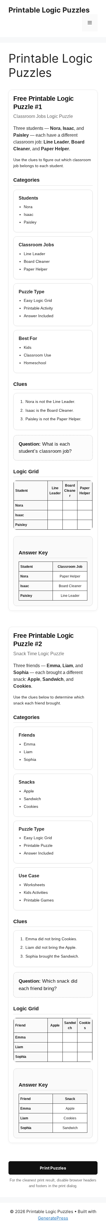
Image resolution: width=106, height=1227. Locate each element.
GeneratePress (53, 1218)
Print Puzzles (53, 1167)
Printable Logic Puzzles (49, 10)
